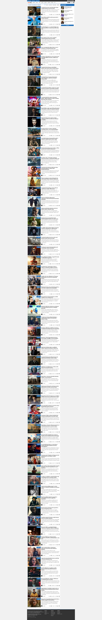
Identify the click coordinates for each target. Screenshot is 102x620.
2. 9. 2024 (54, 284)
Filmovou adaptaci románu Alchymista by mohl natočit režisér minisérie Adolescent (49, 178)
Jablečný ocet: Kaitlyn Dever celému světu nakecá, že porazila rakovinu (49, 367)
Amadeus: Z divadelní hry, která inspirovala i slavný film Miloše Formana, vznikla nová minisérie (50, 57)
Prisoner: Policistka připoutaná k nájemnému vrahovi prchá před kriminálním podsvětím (50, 198)
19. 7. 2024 (54, 344)
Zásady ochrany (53, 612)
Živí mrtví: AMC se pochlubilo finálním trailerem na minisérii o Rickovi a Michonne (50, 528)
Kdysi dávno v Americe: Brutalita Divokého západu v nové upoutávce (49, 377)
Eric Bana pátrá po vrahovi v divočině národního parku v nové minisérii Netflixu (49, 129)
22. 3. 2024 (54, 452)
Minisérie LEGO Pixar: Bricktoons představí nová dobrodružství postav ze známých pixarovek (50, 307)
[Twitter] (72, 0)
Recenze (37, 2)
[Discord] (73, 0)
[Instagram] (69, 0)
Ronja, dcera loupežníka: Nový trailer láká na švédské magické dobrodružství (50, 599)
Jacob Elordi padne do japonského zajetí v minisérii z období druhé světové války (49, 139)
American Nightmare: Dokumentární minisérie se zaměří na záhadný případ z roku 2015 (50, 537)
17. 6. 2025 (54, 135)
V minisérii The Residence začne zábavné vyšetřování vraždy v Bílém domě (49, 188)
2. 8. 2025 (54, 303)
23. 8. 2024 (54, 314)
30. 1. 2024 (54, 524)
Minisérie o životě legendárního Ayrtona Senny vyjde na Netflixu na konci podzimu (49, 338)
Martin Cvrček (44, 53)
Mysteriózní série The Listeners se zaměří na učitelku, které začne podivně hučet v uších (50, 396)
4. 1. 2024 (54, 544)
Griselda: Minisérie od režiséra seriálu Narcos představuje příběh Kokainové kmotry (48, 568)
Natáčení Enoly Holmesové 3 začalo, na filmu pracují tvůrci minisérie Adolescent (50, 148)
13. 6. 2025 (54, 125)
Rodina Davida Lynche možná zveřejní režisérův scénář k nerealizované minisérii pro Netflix (49, 118)
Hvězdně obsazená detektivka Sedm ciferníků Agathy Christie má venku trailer (49, 218)
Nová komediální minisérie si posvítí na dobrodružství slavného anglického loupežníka (49, 497)
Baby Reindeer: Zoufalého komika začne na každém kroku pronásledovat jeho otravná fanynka (50, 589)
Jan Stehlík (44, 14)
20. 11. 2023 (54, 585)
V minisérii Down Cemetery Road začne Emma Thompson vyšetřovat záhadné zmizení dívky (49, 78)
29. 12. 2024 (54, 234)
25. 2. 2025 (54, 215)
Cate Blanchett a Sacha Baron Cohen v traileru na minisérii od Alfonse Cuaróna (49, 267)
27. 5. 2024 (54, 422)
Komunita (49, 2)
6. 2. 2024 (55, 504)
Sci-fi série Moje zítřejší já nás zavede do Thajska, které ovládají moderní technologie (50, 435)
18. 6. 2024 (54, 565)
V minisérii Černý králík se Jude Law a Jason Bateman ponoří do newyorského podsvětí (50, 88)
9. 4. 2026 (54, 205)
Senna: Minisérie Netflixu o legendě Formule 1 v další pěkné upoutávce (50, 257)
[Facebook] (70, 0)
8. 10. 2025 (54, 74)
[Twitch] (68, 0)
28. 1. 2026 (54, 44)
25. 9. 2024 (54, 273)
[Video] (34, 11)
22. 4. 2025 (54, 154)
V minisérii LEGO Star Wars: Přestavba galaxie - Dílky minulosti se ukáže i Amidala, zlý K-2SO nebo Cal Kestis (50, 98)
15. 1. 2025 (54, 373)
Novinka (38, 7)
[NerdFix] (30, 2)
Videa (39, 2)
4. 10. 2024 (54, 244)
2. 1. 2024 (55, 555)
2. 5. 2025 (55, 325)
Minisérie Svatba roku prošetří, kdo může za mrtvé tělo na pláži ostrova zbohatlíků (50, 287)
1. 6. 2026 (54, 24)
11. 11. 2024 (54, 402)
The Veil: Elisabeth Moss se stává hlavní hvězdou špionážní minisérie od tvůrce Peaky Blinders (49, 445)
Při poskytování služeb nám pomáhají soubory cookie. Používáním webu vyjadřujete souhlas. (34, 614)
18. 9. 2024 (54, 463)
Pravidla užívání (53, 613)
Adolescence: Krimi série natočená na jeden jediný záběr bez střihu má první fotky (50, 387)
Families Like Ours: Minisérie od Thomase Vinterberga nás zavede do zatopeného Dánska (49, 277)
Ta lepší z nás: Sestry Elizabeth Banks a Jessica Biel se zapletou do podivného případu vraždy (49, 318)
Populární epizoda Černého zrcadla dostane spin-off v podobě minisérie (50, 518)
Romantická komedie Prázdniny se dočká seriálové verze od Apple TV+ (49, 297)
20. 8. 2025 (54, 94)
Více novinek (67, 25)
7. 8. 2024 (54, 334)
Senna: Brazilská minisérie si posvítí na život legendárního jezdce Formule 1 (50, 406)
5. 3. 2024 (55, 494)
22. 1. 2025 (54, 354)
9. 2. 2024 (55, 483)
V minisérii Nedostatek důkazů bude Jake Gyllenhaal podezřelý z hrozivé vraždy (49, 357)
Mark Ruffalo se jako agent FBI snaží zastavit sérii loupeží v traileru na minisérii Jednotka (50, 109)
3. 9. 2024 (55, 293)
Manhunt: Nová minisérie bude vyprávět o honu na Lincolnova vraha (49, 508)
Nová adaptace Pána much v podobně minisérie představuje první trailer (48, 38)
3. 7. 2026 (55, 53)
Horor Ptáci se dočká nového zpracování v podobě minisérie (49, 18)
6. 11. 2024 (54, 441)
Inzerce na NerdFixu (52, 615)
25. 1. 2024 (54, 534)
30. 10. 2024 (54, 263)
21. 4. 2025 (54, 164)
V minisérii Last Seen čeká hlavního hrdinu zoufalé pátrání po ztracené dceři (49, 8)
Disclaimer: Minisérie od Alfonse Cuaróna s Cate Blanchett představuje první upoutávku (50, 328)
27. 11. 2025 (54, 64)
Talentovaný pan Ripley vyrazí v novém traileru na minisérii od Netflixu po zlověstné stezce (50, 487)
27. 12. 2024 (54, 383)
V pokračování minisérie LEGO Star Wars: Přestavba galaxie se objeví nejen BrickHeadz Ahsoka (49, 168)
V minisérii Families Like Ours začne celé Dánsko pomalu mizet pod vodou (49, 238)
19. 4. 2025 (54, 175)
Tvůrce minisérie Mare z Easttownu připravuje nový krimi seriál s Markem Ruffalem (49, 548)
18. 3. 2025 (54, 145)
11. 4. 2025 (54, 185)
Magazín (34, 2)
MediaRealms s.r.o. (30, 616)
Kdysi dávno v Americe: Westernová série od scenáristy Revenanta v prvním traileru (50, 425)
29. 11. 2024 (54, 393)
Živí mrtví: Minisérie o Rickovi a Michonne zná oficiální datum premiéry (49, 579)
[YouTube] (67, 0)
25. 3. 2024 (54, 596)
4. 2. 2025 (55, 194)
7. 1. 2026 (54, 224)
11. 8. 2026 (54, 14)
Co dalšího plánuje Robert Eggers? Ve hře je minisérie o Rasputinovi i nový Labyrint (50, 228)
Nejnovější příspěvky (58, 612)
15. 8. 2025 (54, 105)
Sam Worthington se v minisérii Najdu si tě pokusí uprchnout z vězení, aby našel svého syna (50, 27)
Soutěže (42, 2)
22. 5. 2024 (54, 363)
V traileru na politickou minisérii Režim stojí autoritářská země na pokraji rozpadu (50, 477)
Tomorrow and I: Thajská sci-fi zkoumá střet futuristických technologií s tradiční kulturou (50, 456)
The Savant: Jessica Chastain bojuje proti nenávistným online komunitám (49, 248)
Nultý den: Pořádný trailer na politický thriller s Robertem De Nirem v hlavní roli (49, 348)
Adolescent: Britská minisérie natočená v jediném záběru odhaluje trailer (49, 209)
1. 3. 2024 (55, 473)
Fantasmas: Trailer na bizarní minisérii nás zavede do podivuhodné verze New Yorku (49, 416)
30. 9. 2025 (54, 84)
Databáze (45, 2)
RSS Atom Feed (47, 613)
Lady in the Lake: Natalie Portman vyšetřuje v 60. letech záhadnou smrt (50, 559)
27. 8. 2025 (54, 254)
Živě (54, 2)
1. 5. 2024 (54, 412)
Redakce (52, 2)
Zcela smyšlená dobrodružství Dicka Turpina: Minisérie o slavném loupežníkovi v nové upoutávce (50, 466)
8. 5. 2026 (55, 34)
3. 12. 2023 (54, 575)
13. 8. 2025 (54, 115)
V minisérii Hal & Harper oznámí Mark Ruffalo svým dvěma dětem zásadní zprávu (50, 68)
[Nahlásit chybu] (35, 617)
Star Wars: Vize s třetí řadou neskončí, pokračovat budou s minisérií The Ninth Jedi (50, 158)
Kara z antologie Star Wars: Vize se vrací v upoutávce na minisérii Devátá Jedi (49, 48)
